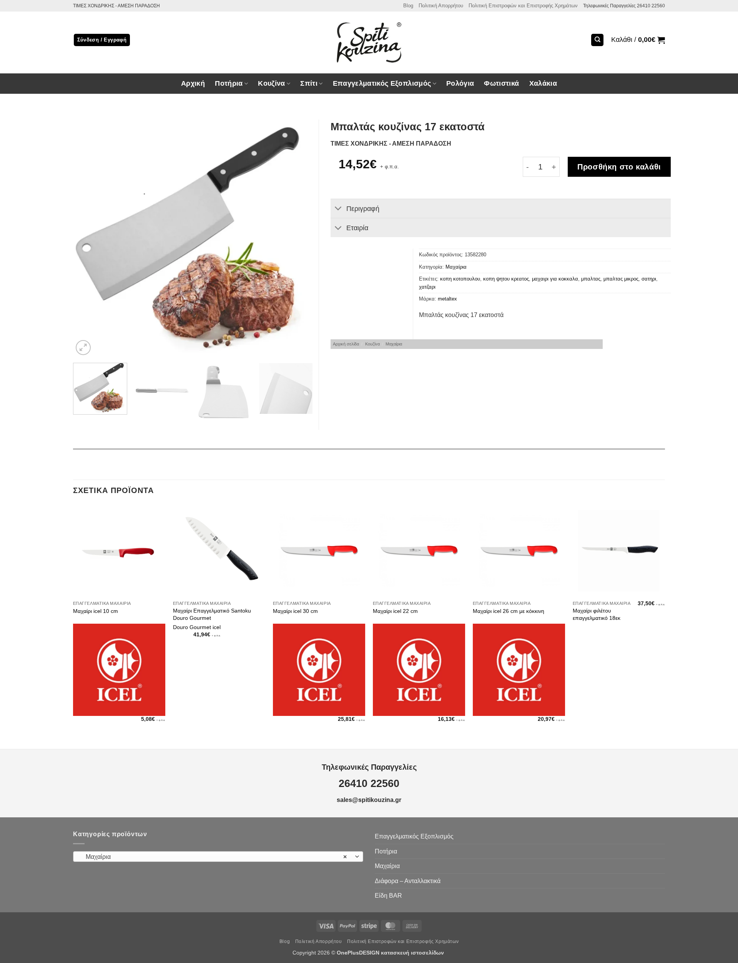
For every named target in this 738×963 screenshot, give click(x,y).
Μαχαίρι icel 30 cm (295, 611)
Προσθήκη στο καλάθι (619, 167)
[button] (638, 40)
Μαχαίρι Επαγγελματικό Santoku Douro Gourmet (212, 614)
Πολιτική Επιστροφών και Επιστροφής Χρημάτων (523, 5)
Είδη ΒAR (388, 895)
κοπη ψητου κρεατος (506, 279)
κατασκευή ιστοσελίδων (413, 953)
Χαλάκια (543, 83)
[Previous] (88, 238)
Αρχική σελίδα (346, 344)
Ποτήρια (229, 83)
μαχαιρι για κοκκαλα (555, 279)
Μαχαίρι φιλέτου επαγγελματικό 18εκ (596, 614)
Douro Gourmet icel (197, 627)
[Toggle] (338, 209)
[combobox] (218, 856)
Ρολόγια (460, 83)
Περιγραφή (362, 209)
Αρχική (193, 83)
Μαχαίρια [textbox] (214, 856)
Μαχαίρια (456, 267)
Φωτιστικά (501, 83)
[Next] (298, 238)
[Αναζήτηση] (597, 40)
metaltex (447, 299)
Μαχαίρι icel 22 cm (395, 611)
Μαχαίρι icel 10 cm (95, 611)
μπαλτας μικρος (620, 279)
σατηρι (649, 279)
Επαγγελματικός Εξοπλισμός (414, 836)
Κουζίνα (372, 344)
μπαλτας (590, 279)
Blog (408, 5)
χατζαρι (427, 287)
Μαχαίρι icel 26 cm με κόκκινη (508, 611)
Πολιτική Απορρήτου (441, 5)
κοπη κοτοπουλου (460, 279)
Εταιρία (357, 228)
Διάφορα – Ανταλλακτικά (407, 881)
